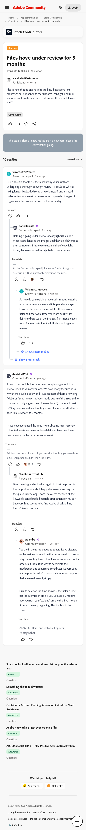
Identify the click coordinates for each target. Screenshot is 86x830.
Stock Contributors (53, 17)
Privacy (52, 812)
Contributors (14, 114)
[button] (7, 8)
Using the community (19, 812)
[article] (43, 194)
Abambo (30, 539)
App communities (29, 17)
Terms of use (39, 812)
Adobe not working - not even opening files (32, 727)
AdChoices (17, 825)
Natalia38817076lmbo (25, 78)
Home (11, 17)
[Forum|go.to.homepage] (29, 7)
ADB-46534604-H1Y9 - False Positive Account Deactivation (40, 746)
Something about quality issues (24, 686)
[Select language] (60, 7)
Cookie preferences (17, 818)
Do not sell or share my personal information (52, 818)
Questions (13, 21)
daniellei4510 (26, 226)
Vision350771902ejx (23, 172)
